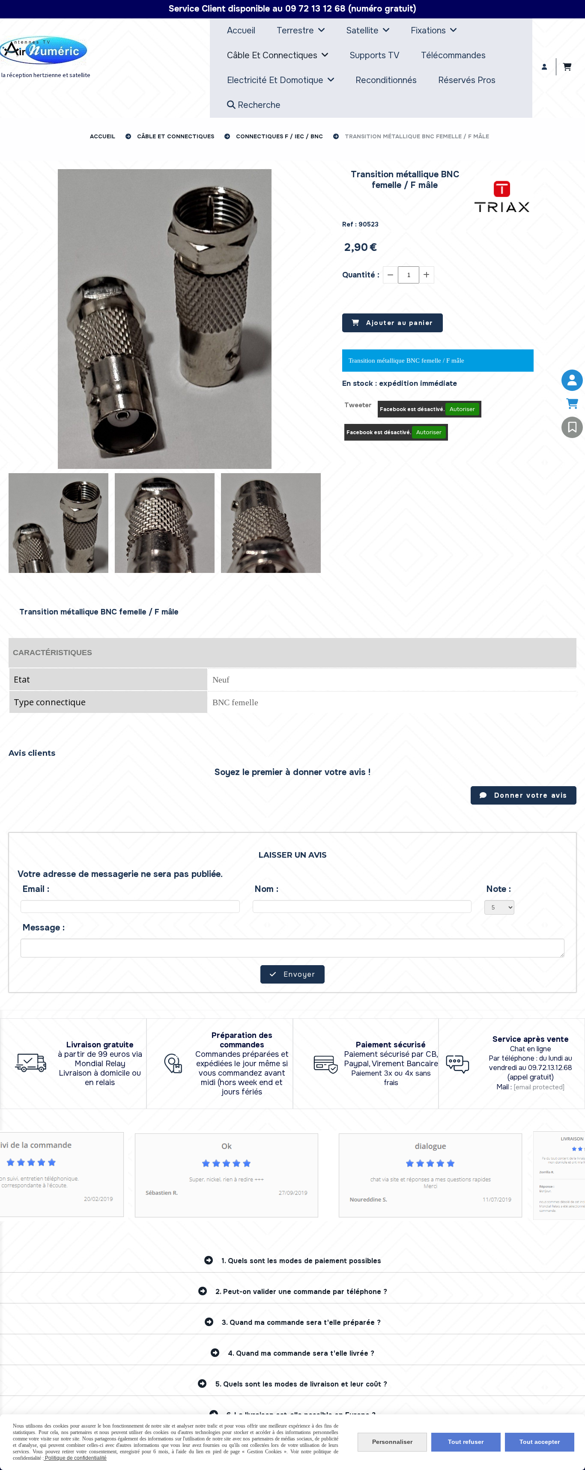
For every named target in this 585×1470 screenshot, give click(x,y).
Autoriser (462, 409)
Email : (36, 889)
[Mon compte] (572, 380)
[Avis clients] (572, 427)
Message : (44, 927)
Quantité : (360, 275)
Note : (499, 889)
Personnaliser (392, 1441)
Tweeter (358, 405)
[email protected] (538, 1087)
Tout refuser (466, 1441)
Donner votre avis (529, 795)
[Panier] (572, 403)
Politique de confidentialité (75, 1458)
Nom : (266, 889)
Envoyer (298, 974)
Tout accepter (539, 1441)
